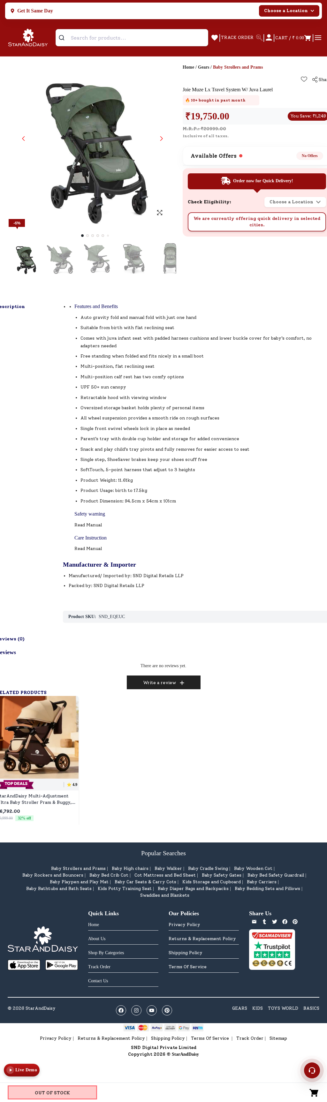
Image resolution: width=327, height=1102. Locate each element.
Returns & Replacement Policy (202, 938)
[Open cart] (314, 1092)
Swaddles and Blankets (164, 895)
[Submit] (64, 38)
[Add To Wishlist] (304, 79)
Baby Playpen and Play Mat (79, 882)
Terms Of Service (188, 967)
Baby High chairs (130, 868)
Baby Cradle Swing (208, 868)
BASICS (311, 1008)
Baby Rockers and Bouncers (52, 875)
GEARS (239, 1008)
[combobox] (132, 38)
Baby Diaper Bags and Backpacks (193, 888)
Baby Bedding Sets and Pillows (267, 888)
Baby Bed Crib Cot (108, 875)
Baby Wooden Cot (253, 868)
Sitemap (278, 1038)
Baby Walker (168, 868)
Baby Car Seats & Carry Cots (145, 882)
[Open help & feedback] (312, 1070)
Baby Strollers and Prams (78, 868)
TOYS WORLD (283, 1008)
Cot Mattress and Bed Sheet (165, 875)
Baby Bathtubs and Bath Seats (59, 888)
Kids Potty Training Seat (125, 888)
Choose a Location (286, 10)
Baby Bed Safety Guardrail (275, 875)
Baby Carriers (262, 882)
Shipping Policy (185, 952)
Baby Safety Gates (221, 875)
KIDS (257, 1008)
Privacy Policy (184, 924)
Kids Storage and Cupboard (211, 882)
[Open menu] (318, 38)
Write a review (159, 682)
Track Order (249, 1038)
